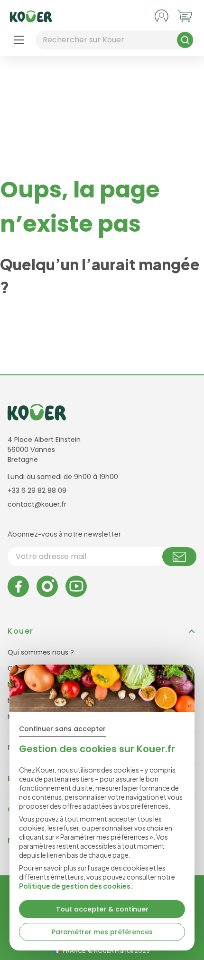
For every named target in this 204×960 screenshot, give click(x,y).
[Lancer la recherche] (185, 40)
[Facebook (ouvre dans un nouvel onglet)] (18, 586)
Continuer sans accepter (62, 729)
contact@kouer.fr (37, 504)
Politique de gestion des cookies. (76, 886)
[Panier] (185, 16)
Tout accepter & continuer (102, 909)
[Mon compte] (161, 16)
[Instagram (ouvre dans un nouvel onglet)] (47, 586)
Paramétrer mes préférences (102, 932)
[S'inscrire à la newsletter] (179, 556)
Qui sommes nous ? (41, 652)
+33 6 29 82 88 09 (37, 490)
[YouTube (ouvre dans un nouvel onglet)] (76, 586)
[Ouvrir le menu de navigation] (18, 39)
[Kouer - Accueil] (30, 16)
